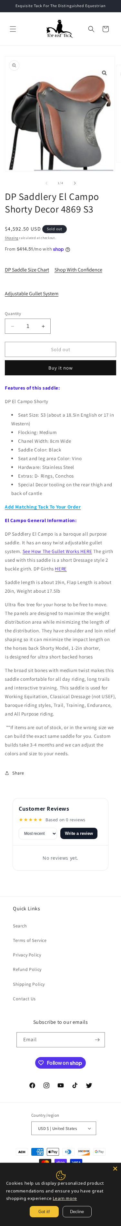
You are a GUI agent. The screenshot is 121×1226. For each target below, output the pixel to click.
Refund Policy (27, 969)
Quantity (13, 313)
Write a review (79, 833)
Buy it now (60, 368)
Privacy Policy (27, 955)
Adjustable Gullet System (31, 293)
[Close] (115, 1168)
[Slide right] (75, 183)
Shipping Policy (29, 984)
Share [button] (18, 773)
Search (20, 926)
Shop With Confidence (78, 269)
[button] (13, 29)
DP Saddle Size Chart (27, 269)
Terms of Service (30, 940)
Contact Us (24, 999)
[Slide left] (46, 183)
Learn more (65, 1198)
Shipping (11, 238)
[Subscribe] (97, 1039)
